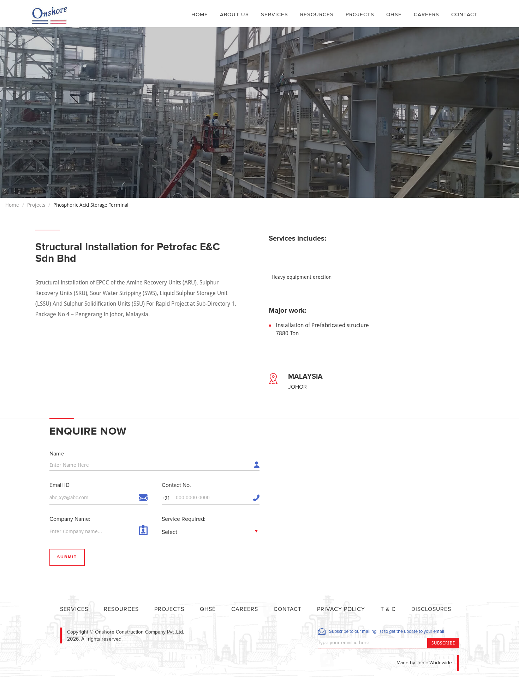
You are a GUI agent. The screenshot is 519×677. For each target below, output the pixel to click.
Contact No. (176, 485)
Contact (464, 14)
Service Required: (183, 519)
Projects (360, 14)
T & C (388, 609)
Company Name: (69, 519)
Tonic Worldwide (434, 662)
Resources (317, 14)
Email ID (59, 485)
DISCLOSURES (431, 609)
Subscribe (443, 643)
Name (56, 454)
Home (199, 14)
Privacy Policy (341, 609)
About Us (234, 14)
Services (274, 14)
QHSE (394, 14)
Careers (426, 14)
